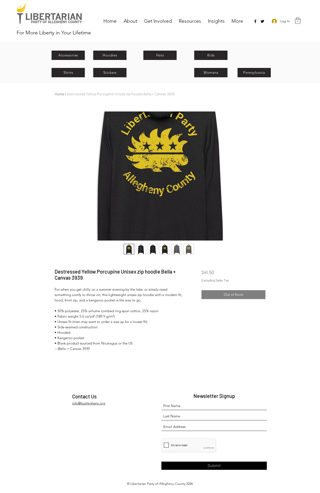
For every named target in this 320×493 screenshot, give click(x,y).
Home (59, 94)
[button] (131, 21)
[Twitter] (262, 21)
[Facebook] (255, 21)
